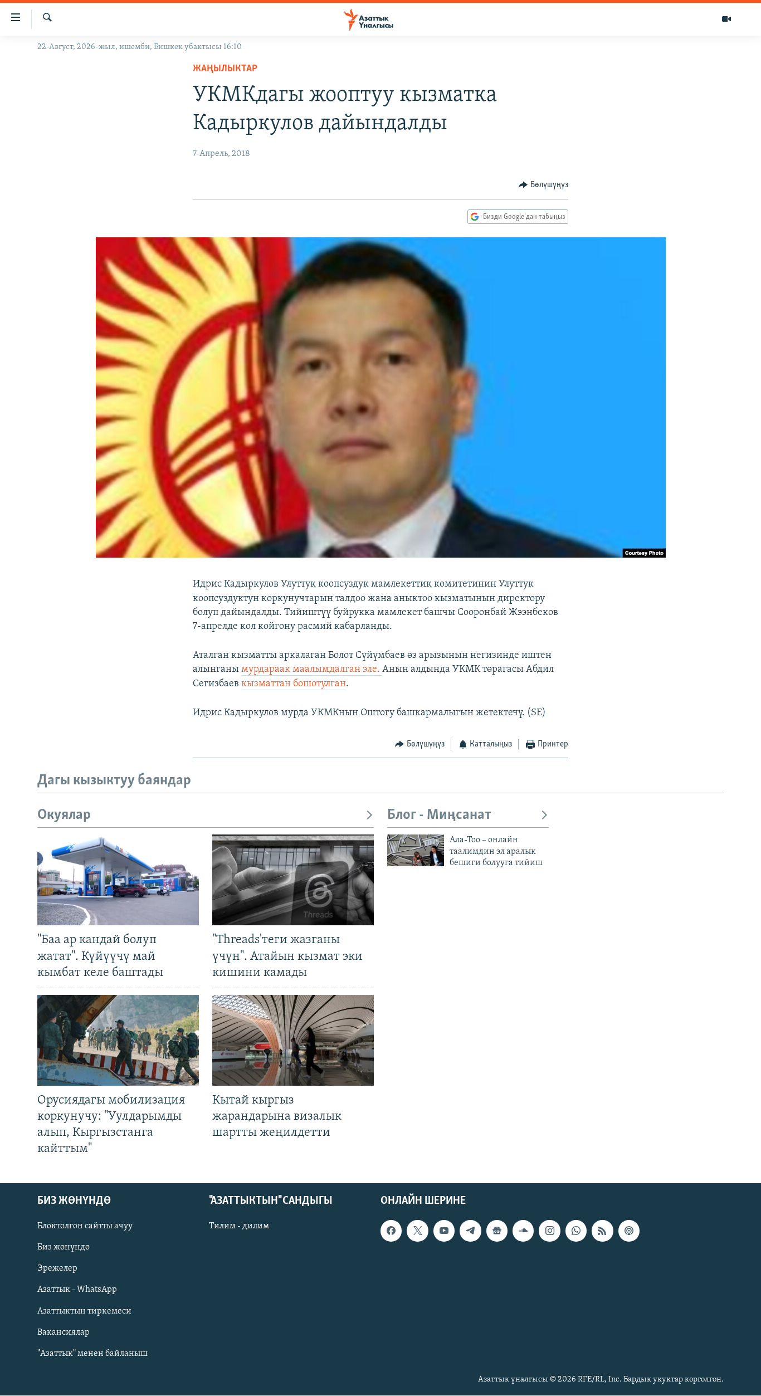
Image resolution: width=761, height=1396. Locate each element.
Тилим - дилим (239, 1226)
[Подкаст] (629, 1231)
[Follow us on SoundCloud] (523, 1231)
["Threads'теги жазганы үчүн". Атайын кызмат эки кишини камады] (293, 879)
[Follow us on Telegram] (470, 1231)
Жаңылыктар (225, 69)
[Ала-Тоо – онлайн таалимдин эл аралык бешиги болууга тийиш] (415, 850)
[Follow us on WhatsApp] (576, 1231)
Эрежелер (57, 1269)
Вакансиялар (63, 1332)
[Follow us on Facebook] (391, 1231)
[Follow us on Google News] (497, 1231)
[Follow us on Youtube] (444, 1231)
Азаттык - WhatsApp (77, 1290)
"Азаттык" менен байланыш (92, 1353)
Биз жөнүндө (63, 1247)
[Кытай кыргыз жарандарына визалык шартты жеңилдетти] (293, 1040)
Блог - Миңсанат (439, 815)
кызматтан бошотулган (293, 684)
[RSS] (602, 1231)
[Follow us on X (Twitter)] (417, 1231)
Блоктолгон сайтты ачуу (85, 1226)
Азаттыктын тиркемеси (84, 1311)
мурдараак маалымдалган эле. (311, 670)
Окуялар (64, 815)
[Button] (543, 185)
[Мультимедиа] (726, 19)
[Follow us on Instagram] (549, 1231)
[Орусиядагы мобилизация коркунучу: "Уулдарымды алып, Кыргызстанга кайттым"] (118, 1040)
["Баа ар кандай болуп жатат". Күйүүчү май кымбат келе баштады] (118, 879)
